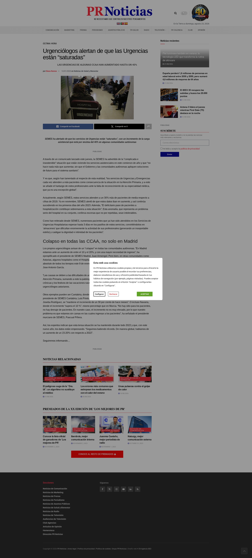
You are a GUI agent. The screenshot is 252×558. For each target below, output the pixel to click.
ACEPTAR (145, 294)
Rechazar (113, 294)
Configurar (99, 294)
